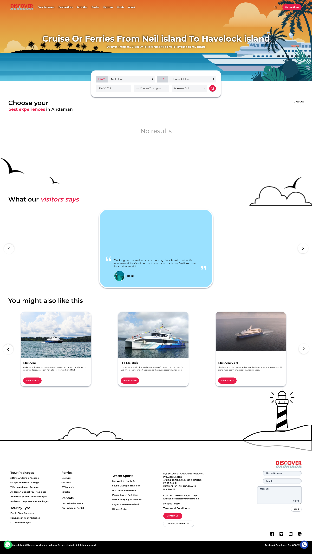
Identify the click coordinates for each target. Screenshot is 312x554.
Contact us (172, 516)
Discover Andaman (118, 46)
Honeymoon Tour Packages (25, 518)
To (162, 79)
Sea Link (66, 482)
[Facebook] (272, 534)
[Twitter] (281, 534)
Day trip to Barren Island (125, 504)
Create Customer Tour (178, 523)
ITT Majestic (67, 487)
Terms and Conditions (176, 508)
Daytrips (108, 7)
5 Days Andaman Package (24, 478)
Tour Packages (46, 7)
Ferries (95, 7)
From (101, 79)
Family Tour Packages (22, 513)
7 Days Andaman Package (24, 487)
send (296, 509)
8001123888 (191, 495)
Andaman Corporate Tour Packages (29, 501)
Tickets (201, 46)
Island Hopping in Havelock (127, 499)
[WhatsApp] (300, 534)
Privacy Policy (171, 503)
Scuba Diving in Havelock (126, 486)
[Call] (304, 545)
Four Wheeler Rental (72, 508)
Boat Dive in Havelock (124, 490)
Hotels (120, 7)
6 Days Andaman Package (24, 482)
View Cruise (32, 380)
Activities (82, 7)
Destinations (65, 7)
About (131, 7)
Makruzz (66, 478)
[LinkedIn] (290, 534)
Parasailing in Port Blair (125, 495)
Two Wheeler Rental (72, 503)
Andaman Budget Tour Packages (28, 492)
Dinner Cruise (119, 509)
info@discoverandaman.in (185, 498)
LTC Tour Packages (20, 522)
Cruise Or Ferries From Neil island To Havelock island (163, 46)
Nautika (65, 492)
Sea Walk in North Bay (124, 481)
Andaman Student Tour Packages (28, 496)
